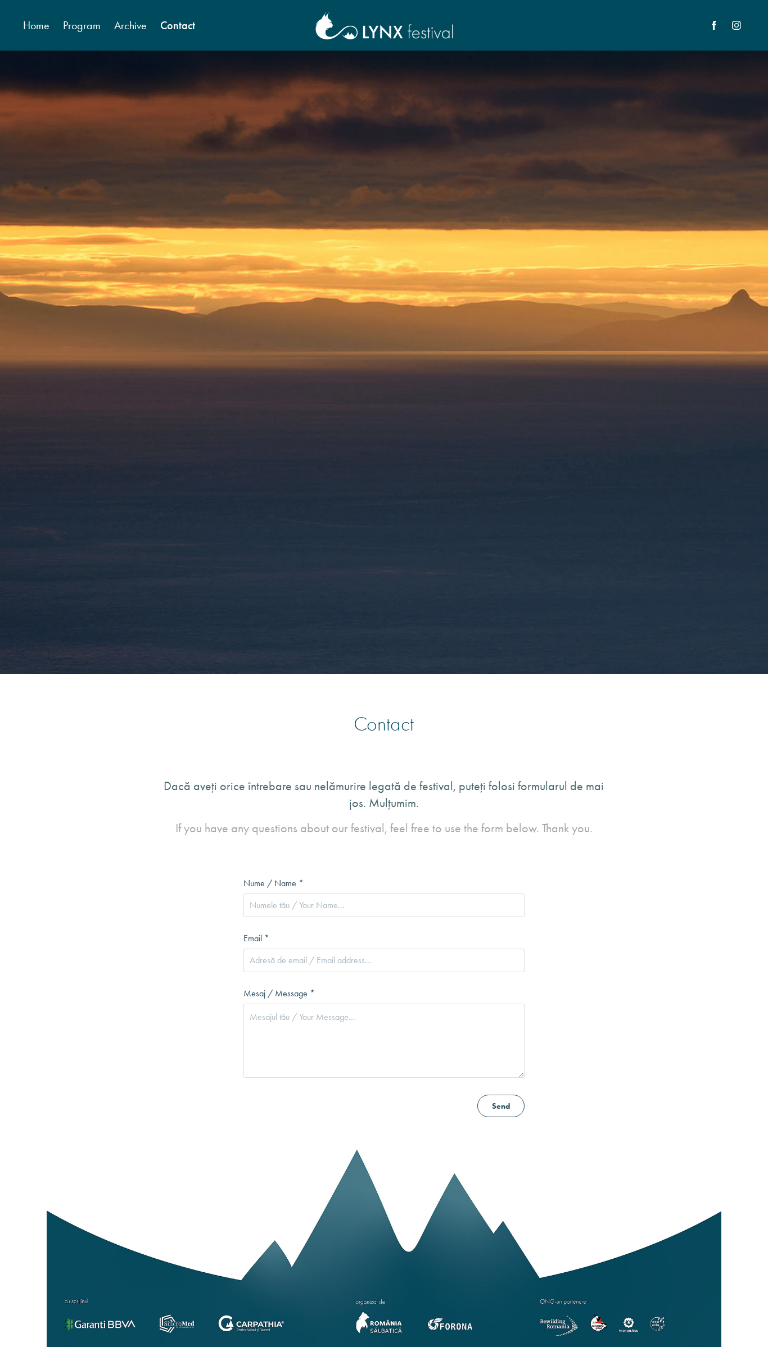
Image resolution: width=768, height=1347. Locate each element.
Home (36, 25)
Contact (177, 25)
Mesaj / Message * (279, 993)
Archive (130, 25)
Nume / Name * (273, 883)
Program (82, 25)
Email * (256, 938)
